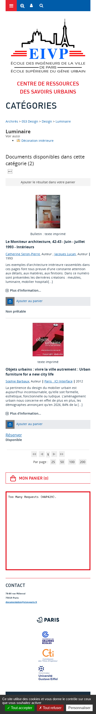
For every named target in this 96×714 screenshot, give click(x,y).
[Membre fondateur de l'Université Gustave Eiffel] (48, 673)
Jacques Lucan (65, 254)
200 (82, 462)
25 (53, 462)
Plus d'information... (25, 290)
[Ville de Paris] (48, 620)
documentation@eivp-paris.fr (21, 602)
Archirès (12, 121)
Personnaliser (79, 708)
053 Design (30, 121)
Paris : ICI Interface (58, 381)
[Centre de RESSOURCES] (48, 45)
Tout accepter (21, 708)
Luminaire (63, 121)
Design (47, 121)
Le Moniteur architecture (28, 241)
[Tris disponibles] (10, 171)
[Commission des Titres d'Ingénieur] (48, 655)
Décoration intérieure (37, 140)
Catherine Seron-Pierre (23, 254)
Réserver (14, 435)
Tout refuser (51, 708)
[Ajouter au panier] (10, 301)
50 (62, 462)
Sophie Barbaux (17, 381)
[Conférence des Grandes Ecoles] (48, 638)
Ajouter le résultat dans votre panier (48, 182)
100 (72, 462)
